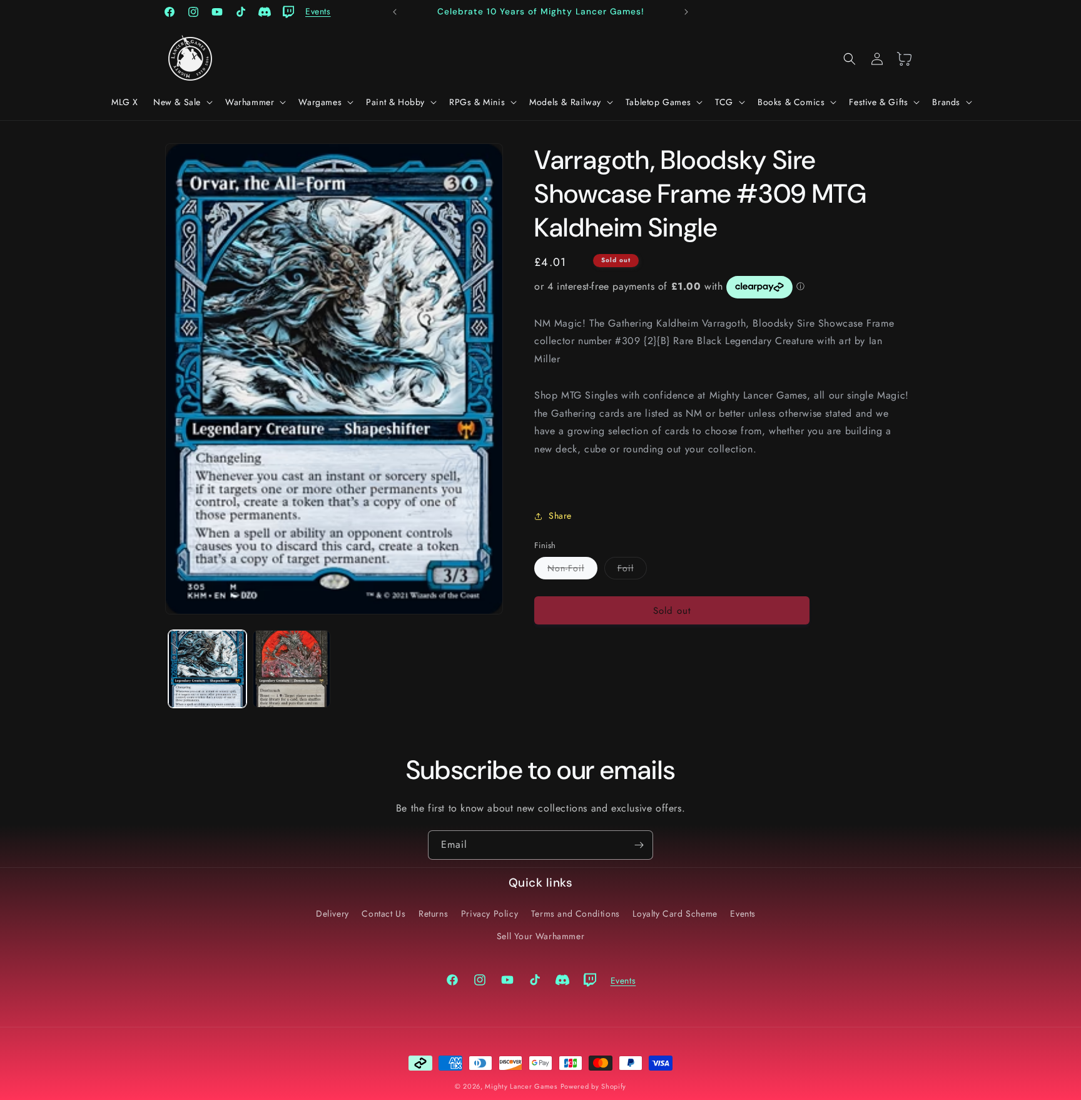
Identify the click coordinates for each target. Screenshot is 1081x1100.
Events (743, 913)
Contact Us (383, 913)
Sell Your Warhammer (540, 936)
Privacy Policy (489, 913)
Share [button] (560, 515)
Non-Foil (572, 570)
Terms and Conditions (575, 913)
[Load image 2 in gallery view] (292, 669)
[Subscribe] (638, 845)
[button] (182, 102)
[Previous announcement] (395, 12)
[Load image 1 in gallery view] (207, 669)
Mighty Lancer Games (521, 1086)
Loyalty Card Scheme (674, 913)
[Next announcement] (686, 12)
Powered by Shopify (594, 1086)
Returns (433, 913)
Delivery (332, 913)
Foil (632, 570)
